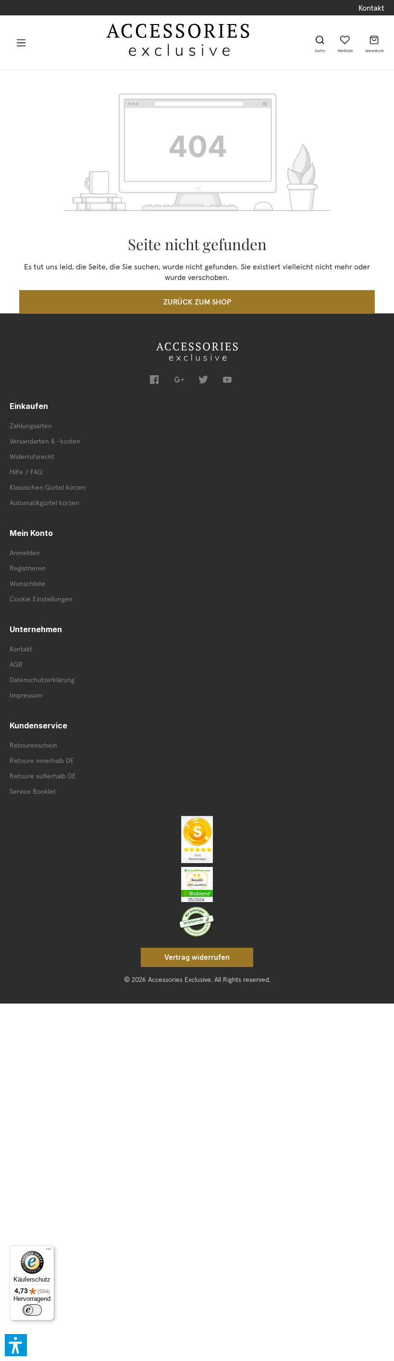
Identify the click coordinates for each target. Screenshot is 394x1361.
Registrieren (28, 568)
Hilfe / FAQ (26, 472)
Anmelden (25, 552)
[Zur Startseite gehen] (178, 39)
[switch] (32, 1310)
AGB (16, 664)
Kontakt (371, 8)
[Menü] (21, 42)
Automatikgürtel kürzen (44, 502)
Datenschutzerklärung (42, 679)
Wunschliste (27, 583)
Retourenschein (33, 745)
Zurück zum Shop (197, 301)
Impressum (26, 695)
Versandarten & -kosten (45, 441)
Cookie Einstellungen (41, 599)
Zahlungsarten (31, 425)
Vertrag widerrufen (197, 957)
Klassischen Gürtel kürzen (48, 487)
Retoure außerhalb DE (43, 776)
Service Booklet (33, 791)
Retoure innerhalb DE (42, 760)
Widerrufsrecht (32, 456)
